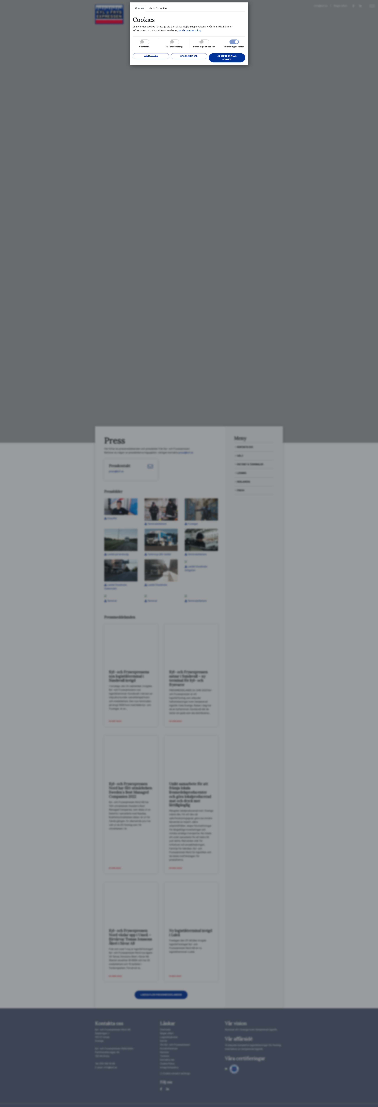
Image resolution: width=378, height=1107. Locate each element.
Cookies (139, 8)
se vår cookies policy (190, 30)
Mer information (158, 8)
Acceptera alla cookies (227, 57)
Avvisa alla (151, 56)
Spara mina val (189, 56)
